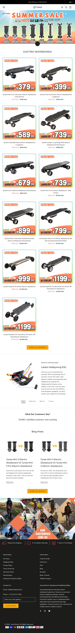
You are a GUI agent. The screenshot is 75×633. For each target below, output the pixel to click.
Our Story (6, 559)
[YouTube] (49, 611)
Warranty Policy (8, 572)
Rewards (43, 572)
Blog (41, 569)
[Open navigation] (4, 7)
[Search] (66, 7)
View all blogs (37, 491)
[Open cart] (70, 7)
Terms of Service (8, 569)
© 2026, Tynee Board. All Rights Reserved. (19, 624)
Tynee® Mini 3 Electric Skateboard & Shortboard (19, 190)
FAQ (41, 565)
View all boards (37, 347)
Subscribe (11, 606)
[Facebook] (40, 611)
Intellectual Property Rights (12, 579)
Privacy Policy (7, 565)
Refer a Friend (44, 575)
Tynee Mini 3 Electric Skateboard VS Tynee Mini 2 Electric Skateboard (54, 462)
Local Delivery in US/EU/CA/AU (37, 2)
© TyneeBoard (9, 621)
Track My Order (45, 559)
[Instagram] (45, 611)
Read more (9, 482)
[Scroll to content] (37, 43)
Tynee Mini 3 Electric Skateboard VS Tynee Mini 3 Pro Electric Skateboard (19, 462)
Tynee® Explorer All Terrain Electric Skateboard (19, 286)
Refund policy (7, 575)
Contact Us (43, 562)
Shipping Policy (8, 562)
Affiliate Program (45, 579)
